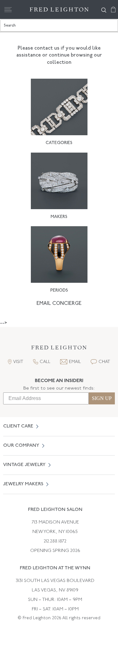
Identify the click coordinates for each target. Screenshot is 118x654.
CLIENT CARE (18, 426)
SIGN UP (102, 398)
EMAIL (75, 362)
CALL (45, 362)
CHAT (104, 362)
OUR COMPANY (21, 445)
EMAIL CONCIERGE (59, 303)
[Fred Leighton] (59, 9)
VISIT (18, 362)
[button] (59, 349)
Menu (8, 9)
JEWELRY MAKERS (23, 484)
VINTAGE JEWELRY (24, 465)
